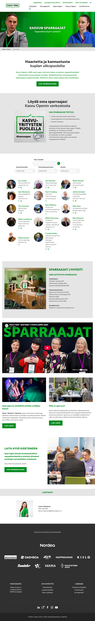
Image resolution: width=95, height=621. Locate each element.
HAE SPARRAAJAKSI (47, 84)
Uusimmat (20, 171)
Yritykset (32, 6)
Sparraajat (57, 6)
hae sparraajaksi (15, 470)
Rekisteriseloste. (54, 617)
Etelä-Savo (65, 171)
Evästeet (63, 617)
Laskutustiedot (47, 590)
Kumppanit (45, 6)
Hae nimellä (38, 160)
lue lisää (9, 426)
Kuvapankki (79, 592)
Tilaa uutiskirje (47, 592)
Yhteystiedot (47, 587)
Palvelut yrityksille (79, 587)
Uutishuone (84, 6)
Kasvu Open (70, 6)
